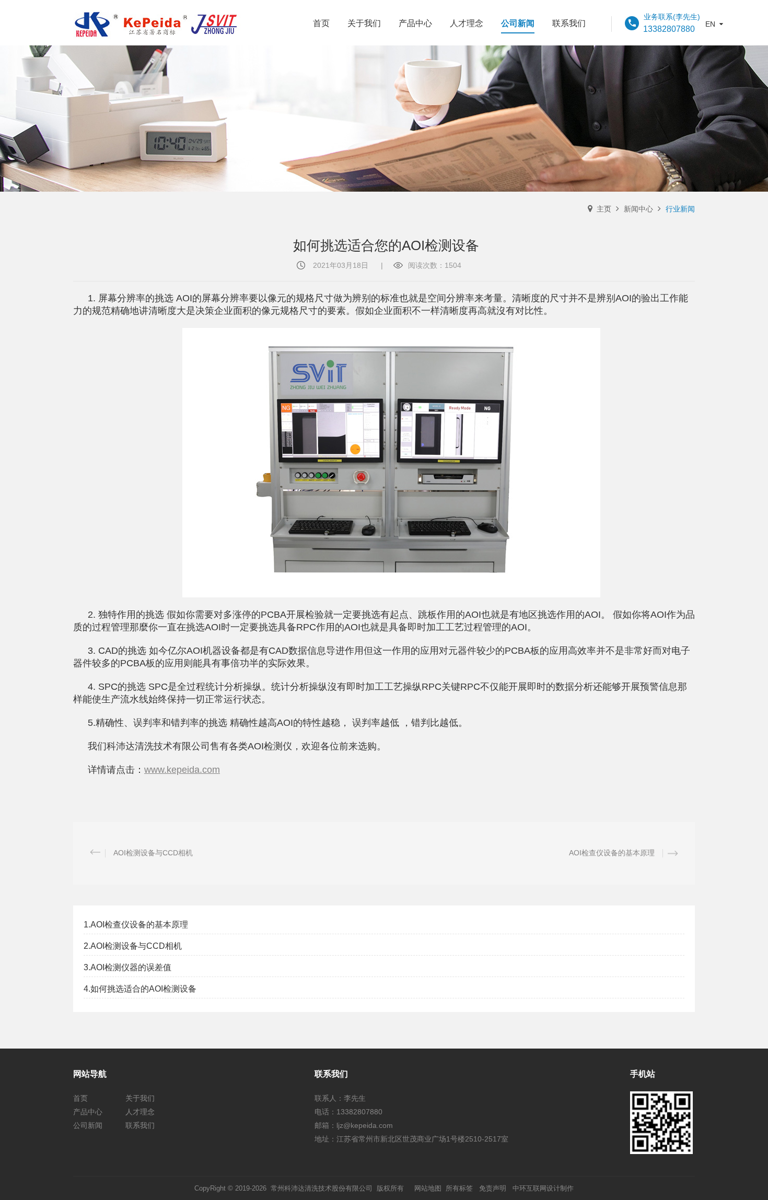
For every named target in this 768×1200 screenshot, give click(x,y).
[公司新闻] (384, 118)
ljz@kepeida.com (364, 1125)
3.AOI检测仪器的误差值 (133, 967)
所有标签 (459, 1188)
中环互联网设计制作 (543, 1188)
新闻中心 (638, 209)
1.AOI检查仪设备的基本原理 (136, 924)
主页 (604, 209)
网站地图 (427, 1188)
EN (710, 24)
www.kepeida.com (182, 769)
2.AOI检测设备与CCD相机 (133, 946)
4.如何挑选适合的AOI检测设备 (140, 988)
